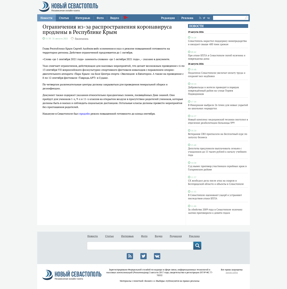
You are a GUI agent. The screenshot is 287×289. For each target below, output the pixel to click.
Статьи (64, 18)
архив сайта (232, 272)
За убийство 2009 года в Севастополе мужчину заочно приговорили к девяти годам (215, 211)
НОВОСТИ (196, 26)
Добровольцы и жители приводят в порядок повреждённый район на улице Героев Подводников (213, 91)
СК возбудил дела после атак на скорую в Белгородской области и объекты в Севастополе (216, 182)
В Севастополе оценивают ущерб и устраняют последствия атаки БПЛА (215, 196)
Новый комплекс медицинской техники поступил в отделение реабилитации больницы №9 (218, 121)
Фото (100, 18)
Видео (114, 18)
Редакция (168, 18)
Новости (46, 18)
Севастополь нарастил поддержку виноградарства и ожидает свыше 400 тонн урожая (217, 42)
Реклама (187, 18)
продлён (84, 113)
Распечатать (81, 38)
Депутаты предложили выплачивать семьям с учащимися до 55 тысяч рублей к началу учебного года (217, 152)
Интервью (82, 18)
